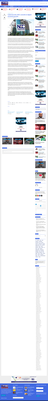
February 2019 (38, 365)
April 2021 (37, 347)
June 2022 (37, 329)
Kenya (36, 248)
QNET (36, 254)
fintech (39, 246)
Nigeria (36, 253)
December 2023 (38, 307)
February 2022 (38, 334)
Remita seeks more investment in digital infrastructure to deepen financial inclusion (41, 86)
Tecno (39, 255)
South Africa (41, 254)
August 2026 (37, 267)
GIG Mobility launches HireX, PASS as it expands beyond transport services (36, 9)
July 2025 (37, 284)
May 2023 (37, 316)
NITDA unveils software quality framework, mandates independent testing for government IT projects (42, 43)
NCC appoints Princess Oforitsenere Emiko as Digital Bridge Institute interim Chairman (13, 9)
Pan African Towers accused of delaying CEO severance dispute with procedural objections (21, 9)
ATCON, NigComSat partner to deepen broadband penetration (31, 394)
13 (40, 205)
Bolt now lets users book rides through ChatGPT (29, 141)
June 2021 (37, 345)
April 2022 (37, 332)
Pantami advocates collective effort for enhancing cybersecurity (29, 112)
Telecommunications (42, 255)
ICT (44, 247)
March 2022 (37, 333)
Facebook (37, 246)
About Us (4, 0)
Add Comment (4, 15)
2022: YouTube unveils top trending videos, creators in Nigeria (19, 393)
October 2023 (38, 310)
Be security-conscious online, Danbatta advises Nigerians (19, 112)
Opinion (25, 6)
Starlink (36, 255)
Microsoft (41, 248)
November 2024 (38, 293)
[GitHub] (41, 195)
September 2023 (38, 311)
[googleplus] (38, 195)
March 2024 (37, 303)
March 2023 (37, 319)
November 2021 (38, 338)
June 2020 (37, 360)
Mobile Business (37, 249)
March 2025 (37, 289)
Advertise (7, 0)
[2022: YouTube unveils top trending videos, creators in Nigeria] (14, 392)
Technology (11, 6)
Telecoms (5, 6)
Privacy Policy (12, 0)
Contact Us (10, 0)
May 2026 (37, 271)
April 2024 (37, 302)
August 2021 (37, 342)
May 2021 (37, 346)
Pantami (44, 253)
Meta (38, 248)
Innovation (19, 6)
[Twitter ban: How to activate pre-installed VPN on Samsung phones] (14, 387)
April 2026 (37, 272)
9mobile (38, 240)
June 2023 (37, 315)
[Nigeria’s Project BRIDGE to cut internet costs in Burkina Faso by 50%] (40, 9)
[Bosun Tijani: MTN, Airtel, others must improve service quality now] (25, 9)
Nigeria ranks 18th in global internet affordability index (31, 387)
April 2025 (37, 288)
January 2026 (37, 276)
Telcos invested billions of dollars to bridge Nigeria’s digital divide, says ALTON (5, 9)
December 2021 (38, 337)
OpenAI (41, 253)
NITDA (39, 253)
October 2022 (38, 324)
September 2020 (38, 356)
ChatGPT (42, 242)
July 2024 (37, 298)
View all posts (40, 187)
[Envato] (36, 195)
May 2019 (37, 363)
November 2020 (38, 354)
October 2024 (38, 294)
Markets (22, 6)
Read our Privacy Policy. (42, 59)
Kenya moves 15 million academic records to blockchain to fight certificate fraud (18, 141)
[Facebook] (40, 195)
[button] (21, 27)
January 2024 (37, 306)
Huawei (42, 247)
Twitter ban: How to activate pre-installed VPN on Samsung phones (19, 388)
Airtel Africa (37, 241)
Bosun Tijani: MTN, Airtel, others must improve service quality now (28, 9)
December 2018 (38, 368)
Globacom (37, 247)
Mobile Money (41, 249)
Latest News (5, 139)
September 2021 (38, 341)
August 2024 (37, 297)
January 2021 (37, 351)
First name (36, 52)
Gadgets (8, 6)
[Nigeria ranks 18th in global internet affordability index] (26, 387)
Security (39, 254)
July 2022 (37, 328)
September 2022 (38, 325)
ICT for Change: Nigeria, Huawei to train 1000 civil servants (31, 390)
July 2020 (37, 359)
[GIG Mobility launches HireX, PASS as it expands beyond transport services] (33, 9)
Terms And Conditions (17, 0)
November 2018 (38, 369)
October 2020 (38, 355)
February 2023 (38, 320)
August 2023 (37, 312)
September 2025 (38, 281)
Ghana (42, 246)
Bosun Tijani (37, 242)
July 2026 (37, 268)
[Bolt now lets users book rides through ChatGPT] (36, 39)
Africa (40, 240)
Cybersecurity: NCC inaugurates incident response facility (11, 112)
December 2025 (38, 277)
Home (1, 0)
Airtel (42, 240)
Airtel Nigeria (40, 241)
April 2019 (37, 364)
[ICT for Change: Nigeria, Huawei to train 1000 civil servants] (26, 390)
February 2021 (38, 350)
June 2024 (37, 299)
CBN (39, 242)
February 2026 (38, 275)
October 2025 (38, 280)
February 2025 (38, 290)
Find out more (3, 395)
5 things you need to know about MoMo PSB (19, 390)
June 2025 (37, 285)
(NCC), (30, 38)
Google (39, 247)
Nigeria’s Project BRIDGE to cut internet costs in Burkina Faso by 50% (44, 9)
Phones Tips (15, 6)
